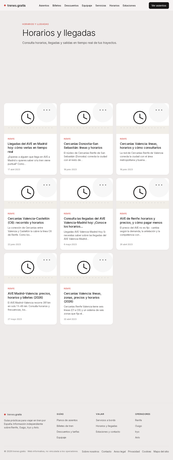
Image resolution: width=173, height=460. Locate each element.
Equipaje (87, 5)
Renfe (138, 420)
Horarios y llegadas (106, 425)
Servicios (100, 5)
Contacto (107, 451)
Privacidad (134, 451)
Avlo (137, 437)
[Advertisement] (86, 74)
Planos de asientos (67, 420)
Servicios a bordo (106, 420)
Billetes (57, 5)
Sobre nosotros (90, 451)
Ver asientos (159, 5)
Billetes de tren (65, 425)
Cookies (146, 451)
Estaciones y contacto (108, 431)
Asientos (44, 5)
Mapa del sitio (161, 451)
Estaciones (129, 5)
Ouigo (138, 425)
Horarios (114, 5)
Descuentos (72, 5)
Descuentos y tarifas (68, 431)
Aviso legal (120, 451)
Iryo (137, 431)
